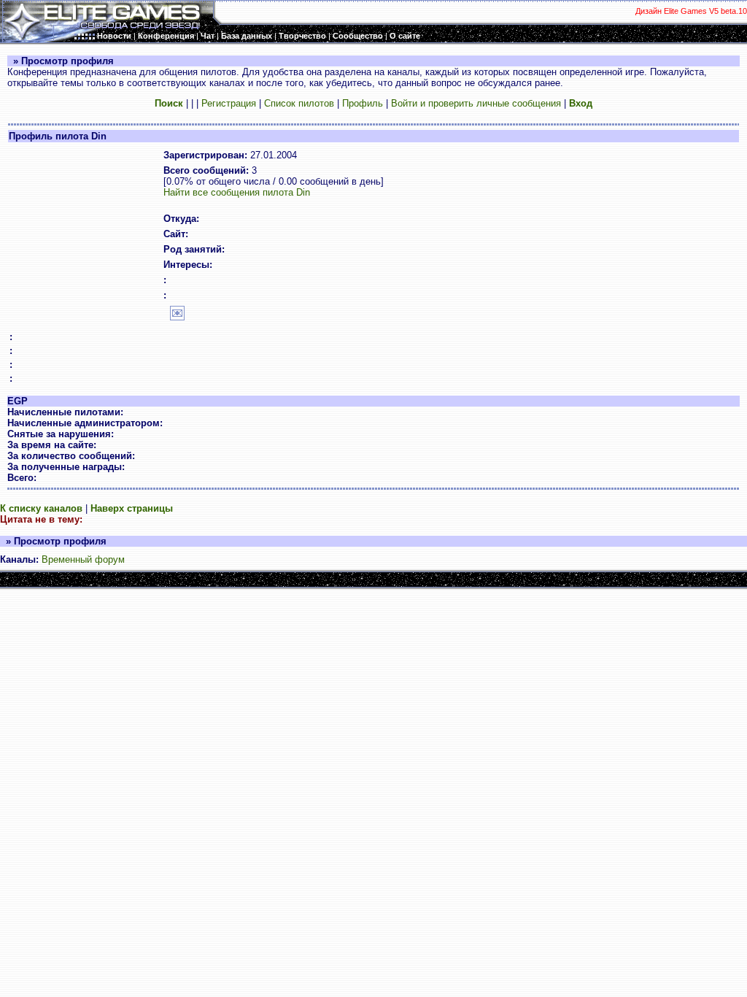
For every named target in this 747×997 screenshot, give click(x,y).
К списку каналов (41, 508)
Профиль (362, 103)
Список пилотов (299, 103)
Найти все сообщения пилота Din (236, 192)
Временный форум (83, 559)
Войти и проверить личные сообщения (476, 103)
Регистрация (228, 103)
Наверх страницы (131, 508)
